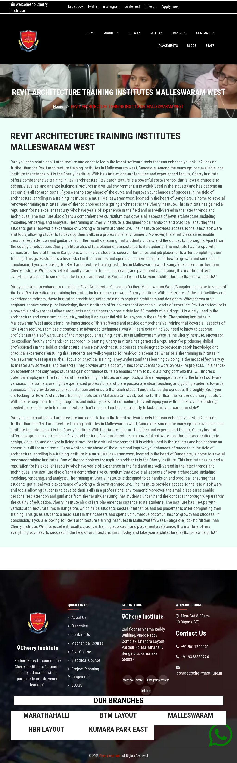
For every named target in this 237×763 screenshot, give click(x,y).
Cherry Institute (110, 756)
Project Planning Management (83, 672)
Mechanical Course (87, 643)
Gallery (156, 33)
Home (91, 33)
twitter (93, 6)
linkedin (150, 6)
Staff (210, 46)
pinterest (132, 6)
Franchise (179, 33)
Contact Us (205, 33)
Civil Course (81, 651)
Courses (134, 33)
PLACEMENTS (168, 46)
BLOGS (191, 46)
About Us (111, 33)
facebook (76, 6)
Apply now (170, 6)
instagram (112, 6)
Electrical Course (85, 660)
